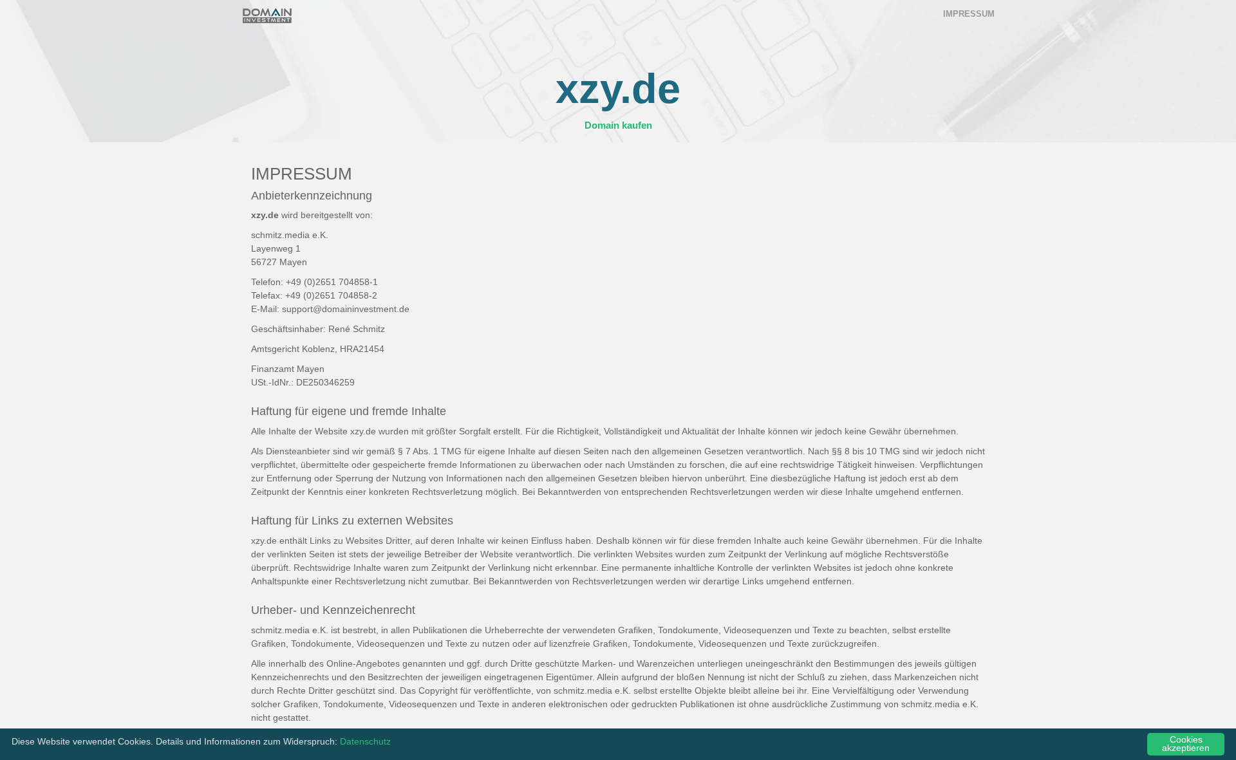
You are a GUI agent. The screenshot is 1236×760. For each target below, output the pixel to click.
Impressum (969, 14)
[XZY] (267, 15)
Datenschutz (365, 741)
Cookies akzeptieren (1186, 744)
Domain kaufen (618, 125)
